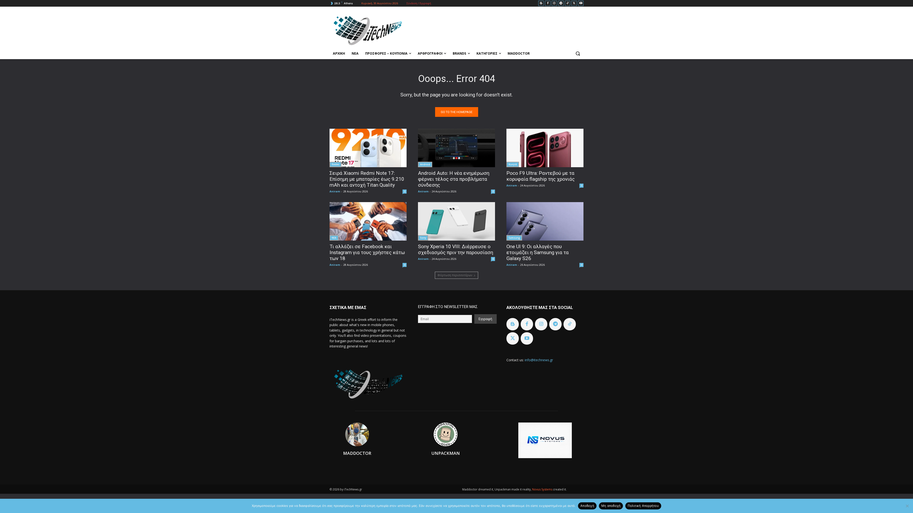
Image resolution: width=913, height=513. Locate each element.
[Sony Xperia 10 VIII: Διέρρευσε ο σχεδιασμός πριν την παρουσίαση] (456, 221)
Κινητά (513, 164)
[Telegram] (561, 3)
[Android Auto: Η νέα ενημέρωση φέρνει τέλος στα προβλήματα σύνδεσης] (456, 148)
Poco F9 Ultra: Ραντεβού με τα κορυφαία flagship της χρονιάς (540, 176)
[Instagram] (554, 3)
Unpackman (445, 453)
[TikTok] (567, 3)
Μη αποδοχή (611, 506)
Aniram (335, 191)
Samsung (514, 237)
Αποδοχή (587, 506)
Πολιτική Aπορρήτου (643, 506)
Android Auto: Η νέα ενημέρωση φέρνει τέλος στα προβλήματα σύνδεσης (453, 179)
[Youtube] (580, 3)
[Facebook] (547, 3)
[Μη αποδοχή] (907, 506)
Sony (423, 237)
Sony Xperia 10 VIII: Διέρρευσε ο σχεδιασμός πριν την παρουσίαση (455, 249)
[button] (577, 53)
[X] (574, 3)
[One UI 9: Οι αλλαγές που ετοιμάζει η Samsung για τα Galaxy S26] (544, 221)
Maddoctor (357, 453)
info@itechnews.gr (539, 360)
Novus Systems (542, 489)
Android (425, 164)
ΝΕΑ (334, 237)
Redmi (335, 164)
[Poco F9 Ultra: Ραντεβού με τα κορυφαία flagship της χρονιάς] (544, 148)
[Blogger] (541, 3)
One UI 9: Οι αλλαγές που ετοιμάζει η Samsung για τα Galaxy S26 (537, 252)
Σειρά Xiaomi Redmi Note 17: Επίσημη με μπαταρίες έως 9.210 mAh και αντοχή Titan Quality (367, 179)
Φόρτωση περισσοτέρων (454, 275)
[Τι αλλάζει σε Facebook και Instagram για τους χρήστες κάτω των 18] (368, 221)
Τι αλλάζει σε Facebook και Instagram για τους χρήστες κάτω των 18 (367, 252)
